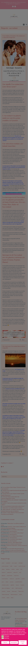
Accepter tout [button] (23, 642)
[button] (25, 634)
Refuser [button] (5, 642)
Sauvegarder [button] (14, 642)
